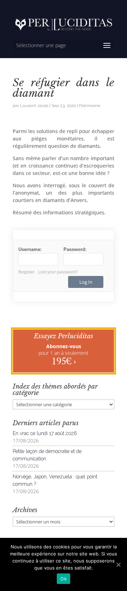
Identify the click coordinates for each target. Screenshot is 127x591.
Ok (63, 578)
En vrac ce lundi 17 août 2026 (45, 433)
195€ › (64, 361)
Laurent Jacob (34, 105)
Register (26, 272)
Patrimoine (89, 105)
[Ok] (118, 564)
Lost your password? (58, 272)
